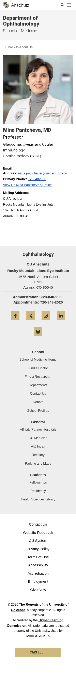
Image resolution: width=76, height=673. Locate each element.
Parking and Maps (38, 463)
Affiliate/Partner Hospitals (38, 429)
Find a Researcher (38, 376)
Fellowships (38, 482)
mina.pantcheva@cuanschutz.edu (42, 173)
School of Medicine (20, 30)
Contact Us (38, 393)
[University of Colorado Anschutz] (16, 5)
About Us (26, 47)
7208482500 (37, 179)
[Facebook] (15, 321)
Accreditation (38, 573)
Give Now (38, 590)
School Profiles (38, 410)
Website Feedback (38, 533)
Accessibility (38, 565)
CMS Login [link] (38, 652)
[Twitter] (30, 321)
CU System (38, 541)
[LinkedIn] (61, 321)
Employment (38, 581)
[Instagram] (46, 321)
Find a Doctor (38, 368)
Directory (38, 455)
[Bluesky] (38, 337)
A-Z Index (38, 446)
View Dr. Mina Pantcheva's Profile (27, 185)
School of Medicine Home (38, 359)
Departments (38, 385)
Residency (38, 491)
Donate (38, 402)
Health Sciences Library (38, 499)
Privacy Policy (38, 549)
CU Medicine (38, 438)
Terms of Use (38, 557)
